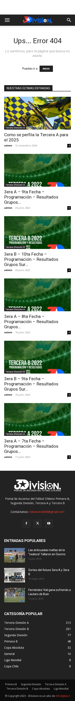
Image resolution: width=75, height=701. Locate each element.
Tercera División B (15, 247)
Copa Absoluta (41, 688)
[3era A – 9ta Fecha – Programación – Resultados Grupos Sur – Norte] (37, 170)
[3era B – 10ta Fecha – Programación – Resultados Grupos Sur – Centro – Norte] (37, 232)
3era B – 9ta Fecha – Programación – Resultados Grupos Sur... (31, 384)
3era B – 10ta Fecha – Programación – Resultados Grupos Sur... (31, 259)
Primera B (11, 684)
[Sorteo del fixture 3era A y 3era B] (14, 575)
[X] (37, 523)
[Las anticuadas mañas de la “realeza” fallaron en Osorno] (14, 555)
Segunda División (31, 684)
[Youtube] (49, 523)
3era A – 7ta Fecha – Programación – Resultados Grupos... (31, 446)
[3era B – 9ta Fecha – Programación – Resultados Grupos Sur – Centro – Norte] (37, 357)
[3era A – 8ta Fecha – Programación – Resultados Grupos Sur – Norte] (37, 294)
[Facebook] (26, 523)
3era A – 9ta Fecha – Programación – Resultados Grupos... (31, 197)
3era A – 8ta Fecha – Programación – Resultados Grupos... (31, 321)
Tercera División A (15, 127)
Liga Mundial (61, 688)
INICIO (46, 68)
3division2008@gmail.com (46, 512)
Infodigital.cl (63, 696)
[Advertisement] (37, 7)
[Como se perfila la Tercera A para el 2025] (37, 113)
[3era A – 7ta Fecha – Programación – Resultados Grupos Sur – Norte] (37, 419)
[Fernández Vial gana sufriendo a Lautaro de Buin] (14, 595)
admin (8, 145)
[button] (7, 20)
